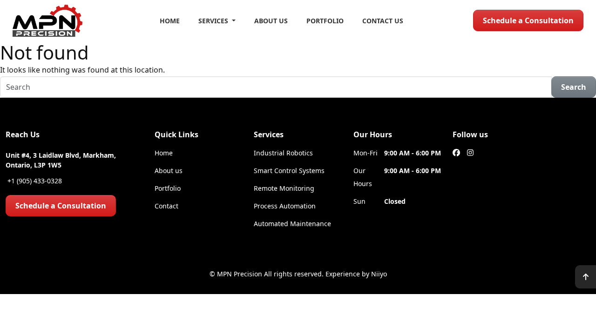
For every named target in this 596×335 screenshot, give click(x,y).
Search (573, 87)
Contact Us (382, 20)
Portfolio (325, 20)
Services (214, 20)
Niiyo (379, 273)
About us (169, 170)
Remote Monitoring (284, 188)
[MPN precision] (47, 20)
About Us (271, 20)
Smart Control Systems (289, 170)
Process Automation (285, 205)
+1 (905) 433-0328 (34, 180)
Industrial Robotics (283, 152)
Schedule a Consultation (528, 20)
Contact (166, 205)
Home (170, 20)
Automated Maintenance (292, 223)
